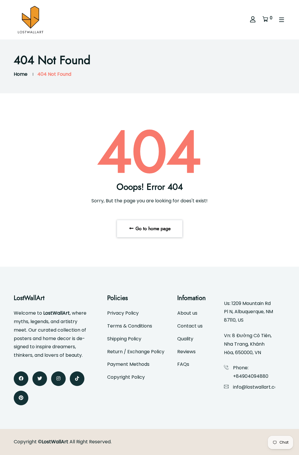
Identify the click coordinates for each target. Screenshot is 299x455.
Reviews (186, 351)
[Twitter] (39, 378)
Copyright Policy (126, 377)
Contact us (190, 326)
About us (187, 313)
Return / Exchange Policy (135, 351)
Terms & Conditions (129, 326)
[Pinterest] (21, 398)
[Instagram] (58, 378)
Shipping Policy (124, 338)
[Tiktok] (77, 378)
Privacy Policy (123, 313)
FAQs (183, 364)
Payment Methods (128, 364)
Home (20, 74)
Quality (185, 338)
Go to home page (152, 228)
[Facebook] (21, 378)
